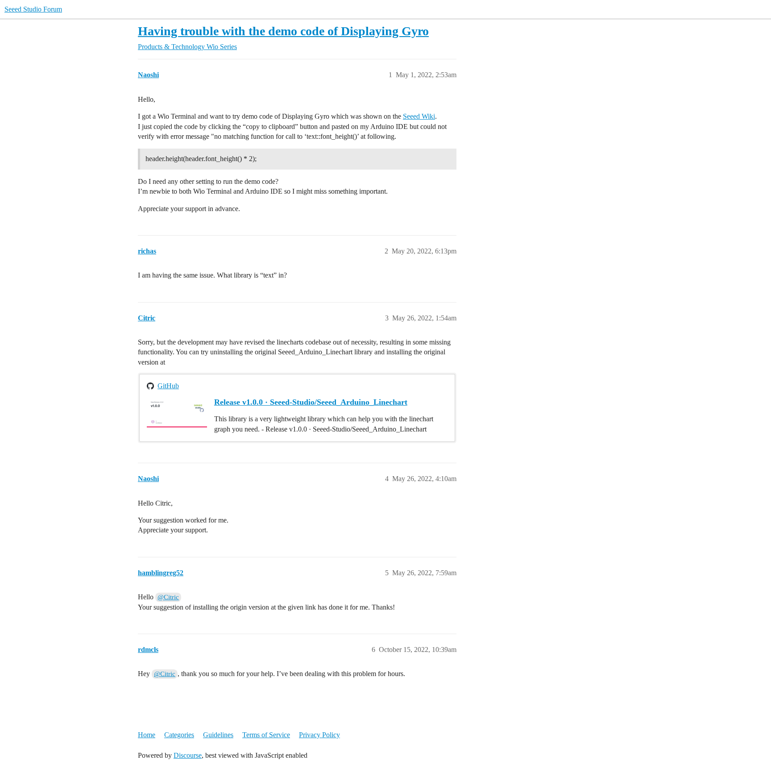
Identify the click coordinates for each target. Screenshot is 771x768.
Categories (179, 735)
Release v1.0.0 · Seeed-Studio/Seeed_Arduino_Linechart (310, 402)
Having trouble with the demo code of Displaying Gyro (283, 31)
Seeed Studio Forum (33, 9)
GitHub (168, 386)
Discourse (188, 755)
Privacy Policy (319, 735)
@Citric (168, 597)
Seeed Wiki (419, 116)
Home (146, 735)
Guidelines (218, 735)
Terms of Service (266, 735)
